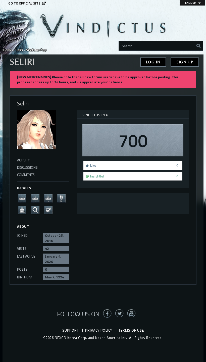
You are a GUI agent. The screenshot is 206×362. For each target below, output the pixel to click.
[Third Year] (49, 198)
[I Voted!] (49, 209)
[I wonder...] (36, 209)
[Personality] (62, 198)
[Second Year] (36, 198)
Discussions (27, 167)
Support (70, 330)
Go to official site (24, 3)
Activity (23, 160)
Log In (153, 62)
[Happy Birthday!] (23, 209)
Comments (26, 174)
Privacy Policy (98, 330)
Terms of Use (131, 330)
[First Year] (23, 198)
